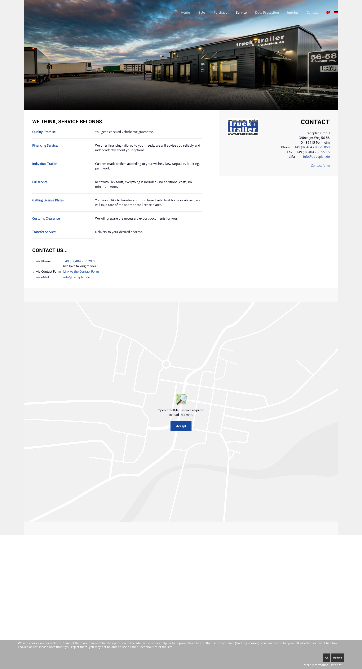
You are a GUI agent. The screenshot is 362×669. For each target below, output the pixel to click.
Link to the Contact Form (81, 271)
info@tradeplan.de (76, 277)
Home (185, 12)
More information (316, 665)
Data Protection (267, 12)
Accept (181, 426)
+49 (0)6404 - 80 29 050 (80, 261)
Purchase (220, 12)
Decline (337, 658)
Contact (312, 12)
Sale (201, 12)
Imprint (292, 12)
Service (241, 12)
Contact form (320, 165)
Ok (326, 658)
